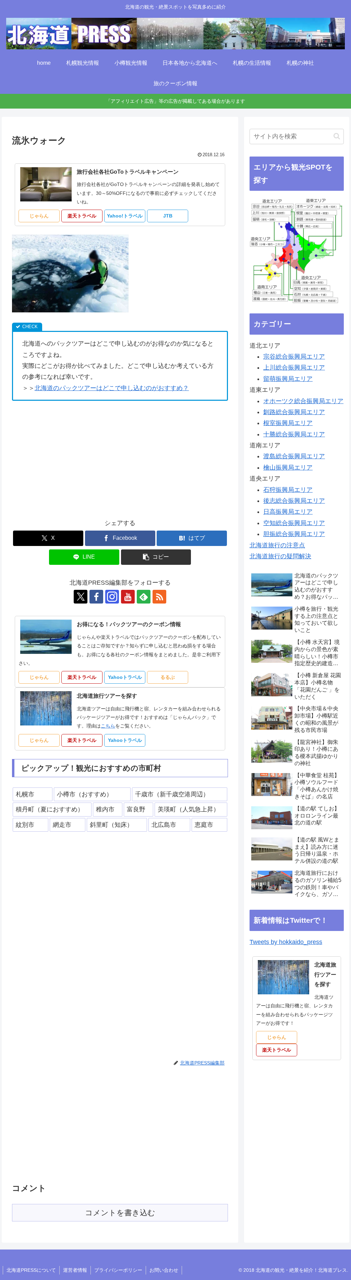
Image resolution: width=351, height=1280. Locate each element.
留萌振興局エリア (288, 378)
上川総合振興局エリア (294, 367)
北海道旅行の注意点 (277, 545)
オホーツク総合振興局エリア (303, 401)
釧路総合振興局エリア (294, 412)
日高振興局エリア (288, 511)
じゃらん (39, 216)
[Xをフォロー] (80, 597)
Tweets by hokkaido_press (286, 942)
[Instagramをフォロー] (112, 597)
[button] (156, 557)
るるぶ (167, 677)
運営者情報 (75, 1270)
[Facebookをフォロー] (96, 597)
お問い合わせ (163, 1270)
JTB (167, 216)
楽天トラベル (82, 216)
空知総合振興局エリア (294, 523)
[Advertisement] (69, 457)
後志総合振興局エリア (294, 500)
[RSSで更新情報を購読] (159, 597)
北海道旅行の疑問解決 (280, 556)
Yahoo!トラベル (125, 216)
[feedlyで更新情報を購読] (143, 597)
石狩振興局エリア (288, 489)
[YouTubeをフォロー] (128, 597)
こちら (108, 726)
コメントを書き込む (120, 1212)
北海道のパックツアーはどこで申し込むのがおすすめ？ (112, 388)
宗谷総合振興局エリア (294, 356)
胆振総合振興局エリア (294, 534)
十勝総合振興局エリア (294, 434)
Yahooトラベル (125, 677)
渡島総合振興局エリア (294, 456)
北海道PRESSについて (31, 1270)
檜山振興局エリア (288, 467)
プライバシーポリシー (118, 1270)
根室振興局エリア (288, 423)
